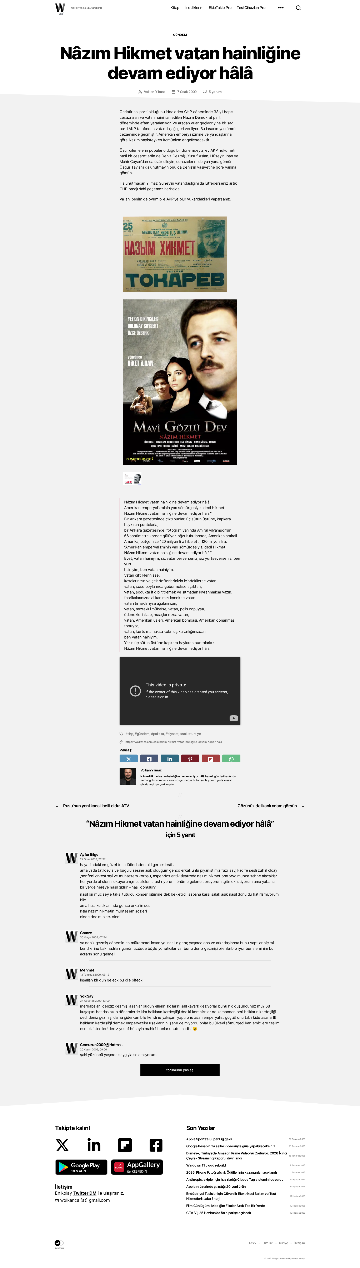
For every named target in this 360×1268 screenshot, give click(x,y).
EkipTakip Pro (220, 7)
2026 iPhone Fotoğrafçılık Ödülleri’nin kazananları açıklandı (231, 1172)
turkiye (195, 734)
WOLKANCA (60, 8)
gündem (143, 734)
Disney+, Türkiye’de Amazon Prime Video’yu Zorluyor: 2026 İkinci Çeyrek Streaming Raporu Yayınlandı (236, 1155)
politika (158, 734)
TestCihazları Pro (251, 7)
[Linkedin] (94, 1145)
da (202, 183)
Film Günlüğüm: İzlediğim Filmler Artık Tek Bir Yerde (225, 1206)
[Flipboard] (125, 1145)
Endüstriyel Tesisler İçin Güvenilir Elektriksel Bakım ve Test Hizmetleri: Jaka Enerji (231, 1196)
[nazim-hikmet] (132, 483)
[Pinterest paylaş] (190, 759)
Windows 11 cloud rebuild (206, 1165)
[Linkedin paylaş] (170, 759)
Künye (283, 1243)
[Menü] (281, 7)
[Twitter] (62, 1145)
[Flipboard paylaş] (211, 759)
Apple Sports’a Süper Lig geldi (209, 1139)
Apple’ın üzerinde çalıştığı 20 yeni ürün (216, 1186)
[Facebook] (156, 1145)
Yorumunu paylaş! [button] (180, 1070)
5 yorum (215, 92)
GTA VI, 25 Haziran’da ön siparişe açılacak (218, 1213)
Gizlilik (267, 1243)
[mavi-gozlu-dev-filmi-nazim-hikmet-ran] (180, 463)
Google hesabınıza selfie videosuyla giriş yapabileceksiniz (230, 1146)
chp (130, 734)
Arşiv (252, 1243)
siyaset (173, 734)
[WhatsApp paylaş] (231, 759)
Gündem (180, 34)
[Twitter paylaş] (129, 759)
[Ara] (298, 7)
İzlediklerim (194, 7)
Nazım (188, 117)
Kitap (174, 7)
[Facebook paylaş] (149, 759)
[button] (81, 1167)
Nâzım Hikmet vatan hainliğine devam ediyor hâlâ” (181, 829)
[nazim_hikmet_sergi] (175, 290)
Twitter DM (84, 1193)
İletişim (299, 1243)
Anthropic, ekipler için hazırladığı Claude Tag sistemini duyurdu (235, 1179)
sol (184, 734)
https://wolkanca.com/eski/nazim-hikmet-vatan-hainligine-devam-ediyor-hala (173, 742)
